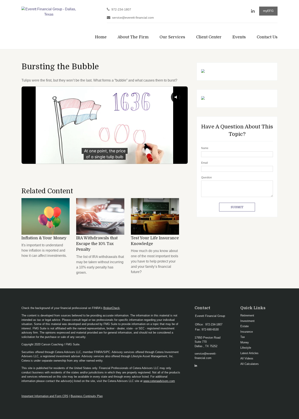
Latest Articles (249, 353)
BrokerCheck (111, 308)
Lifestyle (245, 347)
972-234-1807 (121, 9)
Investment (247, 321)
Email (204, 162)
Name (204, 148)
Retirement (247, 315)
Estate (244, 326)
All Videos (246, 358)
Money (244, 342)
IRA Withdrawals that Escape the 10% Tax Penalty (97, 244)
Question (206, 177)
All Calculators (249, 364)
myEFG (268, 10)
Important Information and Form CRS (44, 396)
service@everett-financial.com (133, 17)
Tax (242, 337)
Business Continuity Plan (87, 396)
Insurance (246, 331)
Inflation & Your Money (44, 238)
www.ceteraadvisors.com (159, 381)
